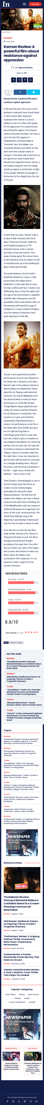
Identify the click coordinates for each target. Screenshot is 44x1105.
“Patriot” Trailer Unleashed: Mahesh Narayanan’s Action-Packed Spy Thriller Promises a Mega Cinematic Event (24, 716)
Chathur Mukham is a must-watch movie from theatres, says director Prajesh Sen (32, 1068)
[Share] (20, 92)
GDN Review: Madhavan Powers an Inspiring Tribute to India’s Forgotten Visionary (23, 679)
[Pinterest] (24, 79)
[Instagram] (13, 1101)
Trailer (10, 686)
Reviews (8, 38)
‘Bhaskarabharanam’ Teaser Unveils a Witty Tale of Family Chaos (24, 703)
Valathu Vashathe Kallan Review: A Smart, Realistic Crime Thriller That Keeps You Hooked (22, 972)
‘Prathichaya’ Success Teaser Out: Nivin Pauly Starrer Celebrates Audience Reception (21, 799)
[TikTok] (19, 1101)
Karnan (20, 642)
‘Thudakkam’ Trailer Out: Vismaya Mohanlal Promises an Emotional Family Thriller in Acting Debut (23, 691)
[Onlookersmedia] (6, 4)
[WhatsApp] (30, 79)
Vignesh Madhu (25, 68)
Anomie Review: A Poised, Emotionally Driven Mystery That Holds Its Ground (21, 957)
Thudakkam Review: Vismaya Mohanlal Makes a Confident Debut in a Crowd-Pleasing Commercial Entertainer (24, 665)
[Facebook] (13, 79)
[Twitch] (25, 1101)
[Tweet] (33, 92)
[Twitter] (19, 79)
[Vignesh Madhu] (13, 67)
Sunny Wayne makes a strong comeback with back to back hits (11, 1066)
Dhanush (13, 642)
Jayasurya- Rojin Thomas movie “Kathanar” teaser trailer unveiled (19, 810)
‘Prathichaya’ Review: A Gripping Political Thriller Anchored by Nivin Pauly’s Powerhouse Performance (21, 821)
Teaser (10, 699)
